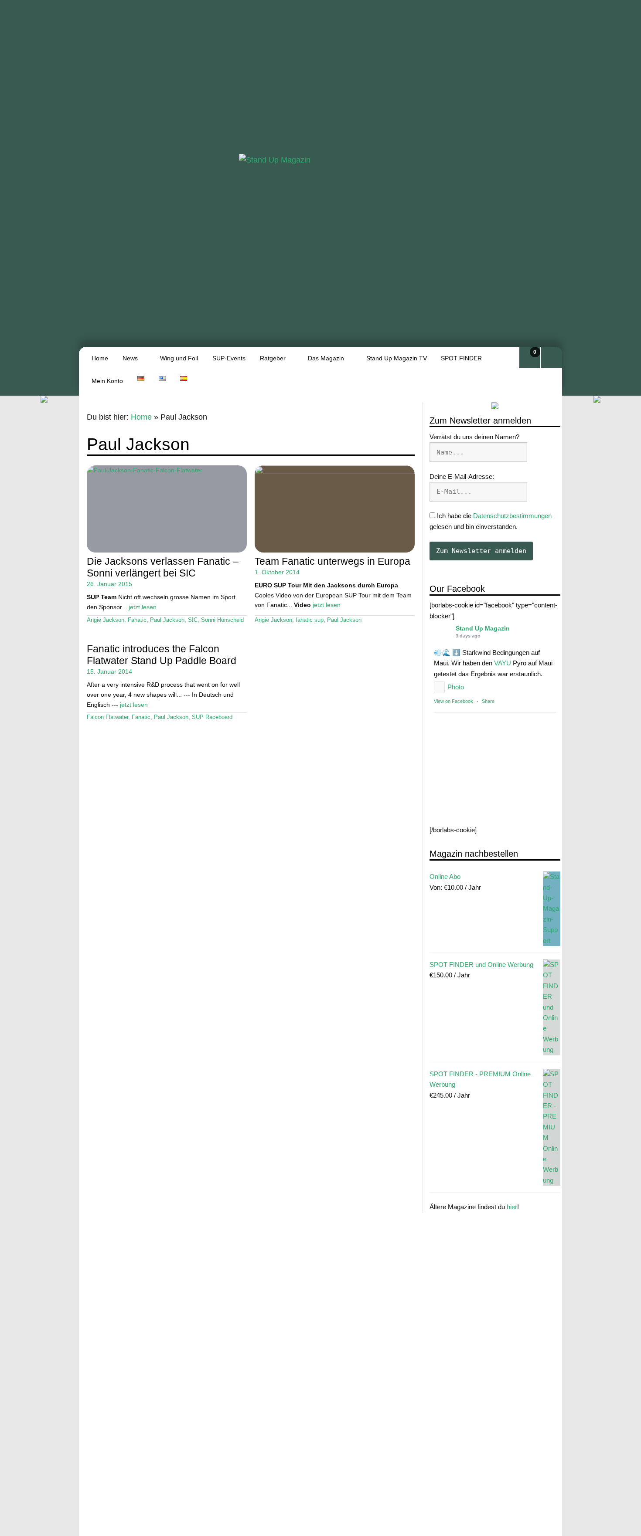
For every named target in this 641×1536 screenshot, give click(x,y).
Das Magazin (326, 358)
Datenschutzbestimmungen (512, 515)
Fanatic (137, 620)
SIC (193, 620)
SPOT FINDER (461, 358)
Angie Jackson (105, 620)
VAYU (502, 663)
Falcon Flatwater (107, 717)
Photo (455, 687)
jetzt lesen (143, 607)
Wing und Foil (179, 358)
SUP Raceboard (212, 717)
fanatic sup (310, 620)
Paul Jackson (167, 620)
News (130, 358)
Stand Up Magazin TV (396, 358)
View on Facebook (453, 701)
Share (488, 701)
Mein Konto (107, 380)
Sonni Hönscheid (222, 620)
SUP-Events (228, 358)
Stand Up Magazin (483, 628)
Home (100, 358)
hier (512, 1206)
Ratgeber (273, 358)
